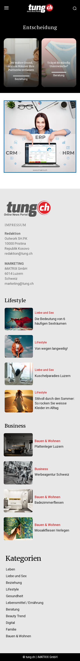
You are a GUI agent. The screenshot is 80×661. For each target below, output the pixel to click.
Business (41, 469)
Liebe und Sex (44, 312)
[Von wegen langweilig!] (19, 346)
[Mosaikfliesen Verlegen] (18, 528)
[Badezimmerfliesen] (18, 500)
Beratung (58, 75)
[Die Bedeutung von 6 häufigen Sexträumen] (19, 319)
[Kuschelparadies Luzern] (19, 374)
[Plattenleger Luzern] (18, 444)
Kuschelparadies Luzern (53, 376)
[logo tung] (40, 8)
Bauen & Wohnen (47, 441)
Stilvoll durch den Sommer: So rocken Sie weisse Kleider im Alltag (54, 403)
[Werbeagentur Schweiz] (18, 472)
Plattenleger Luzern (49, 446)
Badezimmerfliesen (49, 502)
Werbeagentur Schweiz (52, 474)
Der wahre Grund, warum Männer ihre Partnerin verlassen (21, 66)
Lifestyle (41, 342)
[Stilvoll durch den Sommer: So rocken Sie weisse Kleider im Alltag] (19, 401)
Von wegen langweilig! (51, 348)
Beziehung (21, 79)
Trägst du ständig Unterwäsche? (58, 64)
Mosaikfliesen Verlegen (52, 530)
